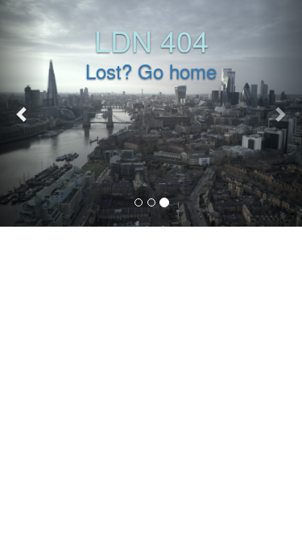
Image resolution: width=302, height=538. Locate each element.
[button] (22, 113)
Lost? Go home (151, 70)
